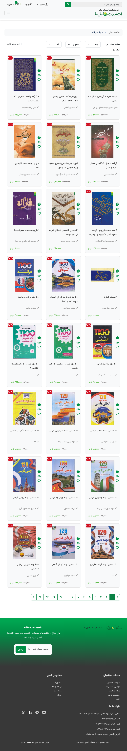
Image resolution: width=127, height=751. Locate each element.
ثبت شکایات (114, 691)
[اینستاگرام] (44, 713)
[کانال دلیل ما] (37, 713)
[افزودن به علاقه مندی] (117, 80)
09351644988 (103, 729)
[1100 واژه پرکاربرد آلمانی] (107, 370)
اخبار (118, 699)
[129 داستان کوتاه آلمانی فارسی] (103, 437)
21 (61, 597)
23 (47, 597)
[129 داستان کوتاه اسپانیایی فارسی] (63, 437)
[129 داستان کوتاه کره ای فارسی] (64, 571)
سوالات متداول (113, 682)
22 (54, 597)
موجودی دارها (13, 44)
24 (40, 597)
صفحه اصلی (114, 32)
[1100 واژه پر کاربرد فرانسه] (28, 304)
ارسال (20, 649)
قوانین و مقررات (113, 686)
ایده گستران (25, 742)
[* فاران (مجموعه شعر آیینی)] (26, 237)
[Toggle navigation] (8, 12)
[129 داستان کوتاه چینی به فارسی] (64, 504)
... (67, 597)
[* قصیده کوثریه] (110, 304)
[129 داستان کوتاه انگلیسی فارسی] (24, 437)
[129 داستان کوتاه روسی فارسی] (26, 504)
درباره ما (58, 691)
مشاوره (58, 682)
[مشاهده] (117, 75)
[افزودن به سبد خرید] (117, 70)
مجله (59, 695)
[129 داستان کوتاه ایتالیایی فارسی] (103, 504)
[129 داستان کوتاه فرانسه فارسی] (103, 571)
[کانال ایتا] (29, 713)
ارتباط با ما (57, 686)
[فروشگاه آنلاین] (108, 13)
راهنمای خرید (114, 695)
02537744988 (102, 724)
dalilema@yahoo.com (96, 734)
